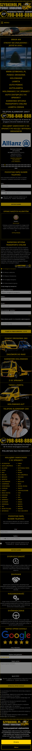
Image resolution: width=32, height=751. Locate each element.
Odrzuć (16, 747)
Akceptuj (16, 742)
